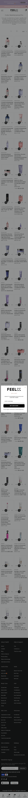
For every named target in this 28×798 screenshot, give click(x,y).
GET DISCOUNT (14, 406)
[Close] (25, 387)
